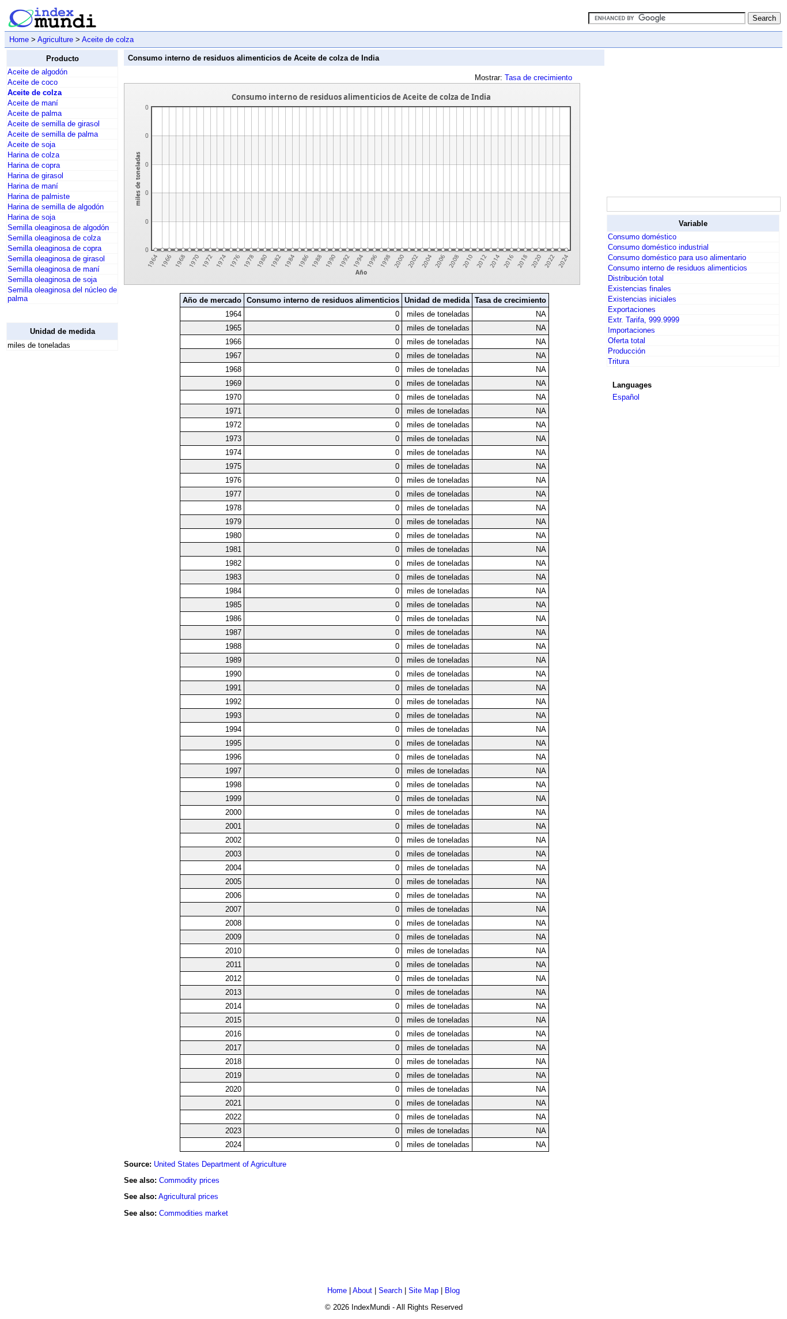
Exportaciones (632, 309)
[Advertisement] (52, 533)
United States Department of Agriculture (220, 1164)
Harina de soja (31, 217)
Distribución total (636, 278)
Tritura (618, 361)
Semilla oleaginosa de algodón (58, 227)
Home (19, 39)
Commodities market (193, 1213)
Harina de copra (33, 165)
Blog (452, 1290)
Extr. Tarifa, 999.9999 (643, 319)
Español (626, 397)
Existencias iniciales (642, 299)
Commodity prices (189, 1180)
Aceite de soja (31, 144)
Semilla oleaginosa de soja (52, 279)
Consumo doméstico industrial (658, 247)
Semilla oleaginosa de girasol (56, 258)
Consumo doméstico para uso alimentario (677, 257)
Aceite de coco (32, 82)
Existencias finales (639, 288)
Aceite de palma (34, 113)
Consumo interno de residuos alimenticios (677, 268)
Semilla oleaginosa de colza (54, 238)
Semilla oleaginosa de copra (54, 248)
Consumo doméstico (642, 236)
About (362, 1290)
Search (390, 1290)
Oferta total (626, 340)
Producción (626, 351)
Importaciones (631, 330)
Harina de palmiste (38, 196)
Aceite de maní (32, 103)
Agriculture (55, 39)
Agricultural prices (188, 1196)
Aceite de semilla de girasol (53, 123)
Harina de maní (32, 186)
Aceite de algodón (37, 71)
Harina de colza (33, 155)
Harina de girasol (35, 175)
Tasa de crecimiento (538, 77)
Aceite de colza (108, 39)
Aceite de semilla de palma (52, 134)
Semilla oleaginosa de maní (53, 269)
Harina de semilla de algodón (55, 206)
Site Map (423, 1290)
